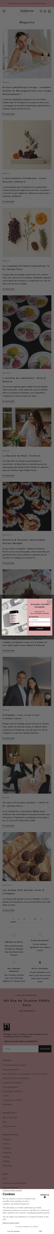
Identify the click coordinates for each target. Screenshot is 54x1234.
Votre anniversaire (33, 616)
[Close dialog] (49, 602)
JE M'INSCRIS (39, 628)
